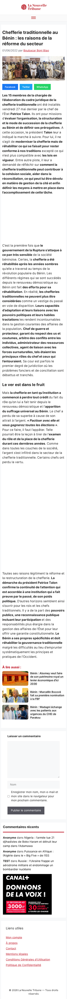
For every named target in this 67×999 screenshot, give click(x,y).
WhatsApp (42, 87)
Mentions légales (17, 954)
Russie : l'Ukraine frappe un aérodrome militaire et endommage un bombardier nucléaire (28, 865)
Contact (11, 948)
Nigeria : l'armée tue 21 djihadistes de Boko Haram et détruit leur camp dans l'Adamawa (30, 842)
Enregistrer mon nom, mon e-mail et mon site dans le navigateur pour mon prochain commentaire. (34, 796)
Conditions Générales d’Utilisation (28, 959)
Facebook (10, 87)
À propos (12, 943)
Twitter (26, 87)
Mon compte (14, 937)
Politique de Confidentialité (23, 965)
